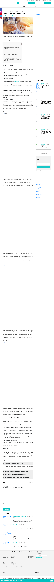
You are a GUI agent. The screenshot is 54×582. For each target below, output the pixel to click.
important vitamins (7, 39)
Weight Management (13, 6)
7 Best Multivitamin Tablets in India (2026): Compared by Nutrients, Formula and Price (45, 117)
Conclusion (5, 55)
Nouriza (3, 564)
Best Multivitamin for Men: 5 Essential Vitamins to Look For (12, 47)
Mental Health (43, 6)
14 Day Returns (42, 0)
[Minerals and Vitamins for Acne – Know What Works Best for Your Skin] (7, 533)
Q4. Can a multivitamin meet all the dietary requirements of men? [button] (17, 477)
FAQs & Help (38, 190)
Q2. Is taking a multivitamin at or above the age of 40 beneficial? (13, 59)
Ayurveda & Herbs (30, 557)
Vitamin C (6, 49)
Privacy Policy (38, 197)
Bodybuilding (8, 5)
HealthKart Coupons (39, 194)
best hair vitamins (16, 81)
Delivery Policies (38, 187)
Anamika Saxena (40, 13)
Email (4, 503)
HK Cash (12, 555)
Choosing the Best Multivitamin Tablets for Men (10, 54)
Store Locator (38, 184)
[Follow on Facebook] (1, 9)
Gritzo (3, 562)
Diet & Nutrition (19, 6)
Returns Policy (38, 188)
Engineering (37, 200)
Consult (3, 556)
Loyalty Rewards (38, 185)
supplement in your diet (16, 419)
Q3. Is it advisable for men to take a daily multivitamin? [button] (15, 474)
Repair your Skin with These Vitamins (19, 518)
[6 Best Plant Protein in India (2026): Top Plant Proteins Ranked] (38, 122)
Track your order (8, 566)
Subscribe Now (39, 557)
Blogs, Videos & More (5, 557)
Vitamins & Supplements (30, 556)
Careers (12, 562)
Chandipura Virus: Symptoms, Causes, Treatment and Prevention (45, 140)
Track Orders (46, 0)
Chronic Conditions (36, 6)
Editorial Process (38, 14)
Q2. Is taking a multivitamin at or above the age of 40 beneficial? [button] (17, 471)
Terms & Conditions (13, 563)
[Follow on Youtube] (1, 18)
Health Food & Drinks (30, 558)
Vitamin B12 (6, 48)
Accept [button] (51, 580)
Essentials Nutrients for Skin (17, 516)
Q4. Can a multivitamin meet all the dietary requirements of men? (13, 61)
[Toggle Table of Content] (20, 43)
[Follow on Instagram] (1, 12)
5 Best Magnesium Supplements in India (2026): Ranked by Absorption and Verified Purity (46, 102)
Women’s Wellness (24, 6)
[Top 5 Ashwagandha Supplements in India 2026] (38, 151)
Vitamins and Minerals (6, 11)
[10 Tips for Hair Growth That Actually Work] (7, 525)
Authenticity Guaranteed (19, 566)
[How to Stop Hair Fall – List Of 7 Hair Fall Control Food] (7, 543)
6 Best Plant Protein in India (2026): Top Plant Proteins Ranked (45, 125)
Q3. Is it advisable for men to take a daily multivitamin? (11, 60)
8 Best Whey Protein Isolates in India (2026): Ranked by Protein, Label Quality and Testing (46, 95)
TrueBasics (4, 563)
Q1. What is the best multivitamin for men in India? (11, 58)
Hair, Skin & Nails (31, 6)
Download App (32, 0)
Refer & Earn (28, 0)
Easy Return (4, 566)
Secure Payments (13, 566)
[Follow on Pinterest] (1, 14)
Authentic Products (37, 0)
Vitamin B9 (6, 53)
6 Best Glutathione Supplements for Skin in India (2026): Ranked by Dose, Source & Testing (46, 110)
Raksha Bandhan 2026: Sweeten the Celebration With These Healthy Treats (46, 86)
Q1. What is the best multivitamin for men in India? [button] (14, 463)
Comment (4, 489)
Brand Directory (4, 558)
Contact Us (50, 0)
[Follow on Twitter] (1, 16)
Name (4, 499)
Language (4, 5)
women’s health (29, 407)
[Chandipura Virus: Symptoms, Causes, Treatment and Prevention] (38, 137)
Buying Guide (48, 6)
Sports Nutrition (29, 555)
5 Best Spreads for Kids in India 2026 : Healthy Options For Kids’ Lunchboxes (46, 132)
